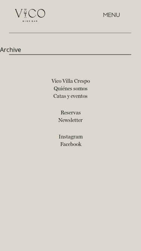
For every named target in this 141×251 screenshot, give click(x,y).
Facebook (70, 144)
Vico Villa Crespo (71, 81)
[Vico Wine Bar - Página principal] (30, 15)
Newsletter (70, 120)
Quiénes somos (71, 88)
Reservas (71, 113)
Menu (111, 15)
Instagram (71, 137)
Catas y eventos (70, 96)
